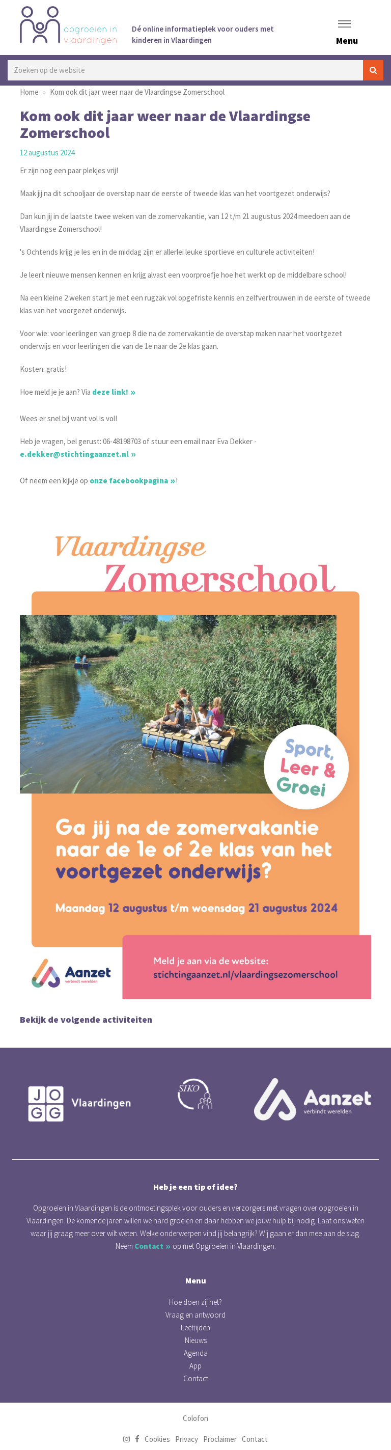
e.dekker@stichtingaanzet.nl (74, 454)
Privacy (186, 1439)
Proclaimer (220, 1439)
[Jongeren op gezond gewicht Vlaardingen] (78, 1104)
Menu (347, 40)
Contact (148, 1246)
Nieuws (196, 1340)
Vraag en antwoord (195, 1315)
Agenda (196, 1353)
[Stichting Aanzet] (312, 1099)
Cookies (157, 1439)
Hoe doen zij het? (195, 1302)
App (195, 1366)
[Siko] (195, 1094)
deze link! (110, 392)
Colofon (195, 1418)
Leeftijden (195, 1327)
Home (29, 92)
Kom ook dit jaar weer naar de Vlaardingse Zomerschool (137, 92)
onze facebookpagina (129, 480)
